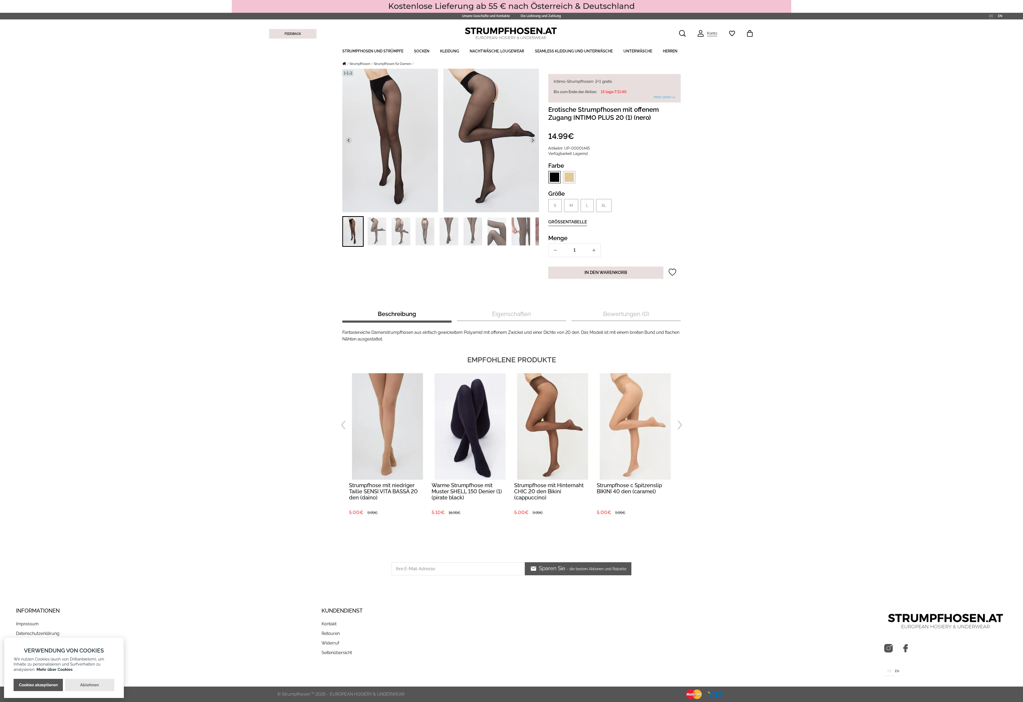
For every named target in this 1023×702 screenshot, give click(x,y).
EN (1000, 16)
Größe (556, 193)
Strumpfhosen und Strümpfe (372, 51)
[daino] (569, 177)
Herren (670, 51)
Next (680, 425)
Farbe (556, 165)
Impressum (27, 623)
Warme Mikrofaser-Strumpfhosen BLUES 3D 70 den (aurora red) (632, 491)
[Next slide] (532, 140)
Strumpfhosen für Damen (392, 64)
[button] (353, 231)
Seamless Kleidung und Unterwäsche (574, 51)
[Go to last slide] (349, 140)
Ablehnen (89, 685)
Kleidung (449, 51)
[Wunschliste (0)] (732, 33)
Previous (343, 425)
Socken (421, 51)
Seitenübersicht (337, 652)
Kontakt (329, 623)
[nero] (554, 177)
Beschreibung (397, 313)
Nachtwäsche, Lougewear (497, 51)
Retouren (331, 633)
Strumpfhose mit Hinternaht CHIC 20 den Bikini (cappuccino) (466, 491)
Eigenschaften (511, 313)
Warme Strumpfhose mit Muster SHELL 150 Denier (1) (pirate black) (384, 491)
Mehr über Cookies (54, 669)
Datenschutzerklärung (37, 633)
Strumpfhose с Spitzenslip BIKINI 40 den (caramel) (546, 488)
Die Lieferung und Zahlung (541, 16)
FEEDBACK (293, 34)
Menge (557, 238)
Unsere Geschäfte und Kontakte (486, 16)
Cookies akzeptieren (38, 685)
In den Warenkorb (605, 272)
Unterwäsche (637, 51)
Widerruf (330, 643)
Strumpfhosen (360, 64)
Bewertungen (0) (626, 313)
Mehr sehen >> (664, 97)
